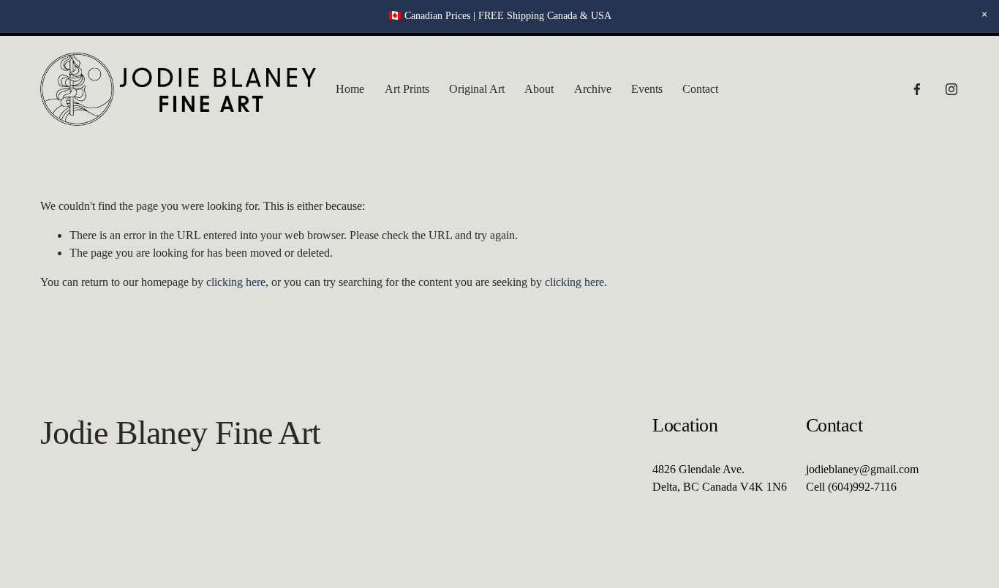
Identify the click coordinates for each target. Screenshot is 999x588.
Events (647, 89)
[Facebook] (917, 89)
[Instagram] (951, 89)
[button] (984, 14)
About (539, 89)
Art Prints (407, 89)
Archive (592, 89)
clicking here (235, 282)
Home (350, 89)
